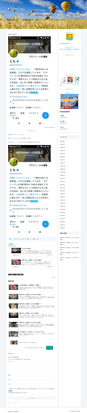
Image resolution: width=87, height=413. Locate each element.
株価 (22, 274)
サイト (9, 384)
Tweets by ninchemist (65, 43)
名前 (9, 375)
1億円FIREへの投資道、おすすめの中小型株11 (69, 253)
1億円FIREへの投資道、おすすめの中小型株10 (69, 258)
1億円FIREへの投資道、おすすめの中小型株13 (69, 243)
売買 (19, 274)
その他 (10, 274)
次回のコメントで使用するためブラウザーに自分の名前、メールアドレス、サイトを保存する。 (32, 388)
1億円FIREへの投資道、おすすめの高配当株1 (69, 248)
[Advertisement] (69, 64)
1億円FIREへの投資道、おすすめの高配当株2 (69, 238)
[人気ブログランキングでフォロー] (65, 111)
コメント (11, 361)
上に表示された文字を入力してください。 (18, 392)
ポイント (14, 274)
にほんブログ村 (12, 246)
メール (9, 379)
